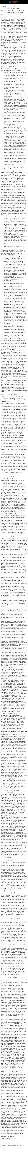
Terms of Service (16, 1144)
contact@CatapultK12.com (14, 418)
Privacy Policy (10, 174)
